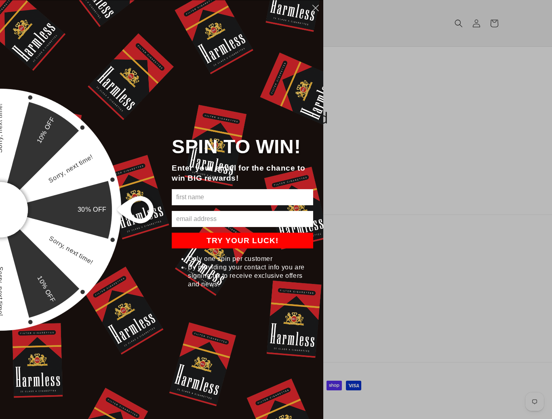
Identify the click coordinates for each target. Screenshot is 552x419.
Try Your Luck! (242, 240)
